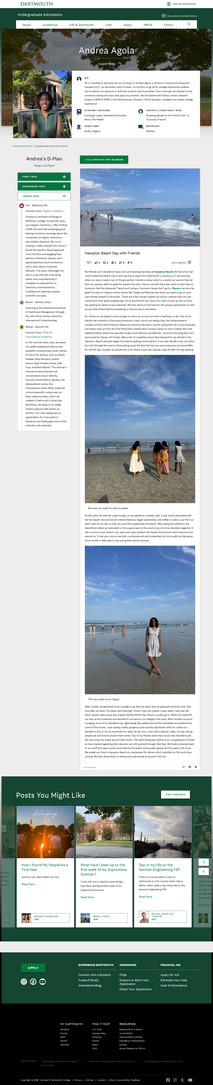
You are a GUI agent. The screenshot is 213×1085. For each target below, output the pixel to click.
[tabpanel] (140, 207)
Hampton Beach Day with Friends (51, 146)
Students (64, 1029)
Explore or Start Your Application (134, 982)
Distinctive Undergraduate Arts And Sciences (112, 1061)
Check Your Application (135, 989)
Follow (168, 25)
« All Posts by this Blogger (104, 159)
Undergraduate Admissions (40, 14)
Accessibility (126, 1033)
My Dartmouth (71, 1024)
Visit (109, 25)
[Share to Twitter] (196, 767)
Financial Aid (170, 965)
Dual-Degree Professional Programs (60, 1061)
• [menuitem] (72, 1080)
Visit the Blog (175, 794)
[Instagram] (175, 1080)
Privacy (78, 1080)
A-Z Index (97, 1029)
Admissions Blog (89, 985)
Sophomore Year (33, 186)
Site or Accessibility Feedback (124, 1080)
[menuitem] (97, 978)
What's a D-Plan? (44, 165)
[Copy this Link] (183, 767)
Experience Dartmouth (96, 965)
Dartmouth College (37, 4)
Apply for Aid (170, 975)
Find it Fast (101, 1024)
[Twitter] (182, 1080)
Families (64, 1044)
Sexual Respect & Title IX (132, 1048)
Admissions (127, 965)
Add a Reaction (179, 262)
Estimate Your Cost (174, 980)
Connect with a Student (94, 975)
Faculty (64, 1033)
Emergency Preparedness (132, 1040)
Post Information (90, 768)
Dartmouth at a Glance (130, 1029)
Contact (101, 1080)
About (26, 25)
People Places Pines (22, 146)
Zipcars (176, 288)
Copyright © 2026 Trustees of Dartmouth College (45, 1080)
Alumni (64, 1040)
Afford (147, 25)
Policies (90, 1080)
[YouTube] (190, 1080)
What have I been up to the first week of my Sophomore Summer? (104, 869)
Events (95, 1040)
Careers (123, 1044)
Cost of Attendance (174, 985)
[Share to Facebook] (190, 767)
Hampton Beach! (164, 271)
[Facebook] (168, 1080)
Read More (28, 884)
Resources (127, 1024)
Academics (50, 25)
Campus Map (98, 1033)
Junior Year (30, 196)
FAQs (123, 975)
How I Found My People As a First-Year (45, 867)
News (95, 1044)
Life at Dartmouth (81, 25)
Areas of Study (88, 980)
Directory (97, 1037)
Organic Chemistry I (53, 211)
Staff (62, 1037)
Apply (127, 25)
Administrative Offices (131, 1037)
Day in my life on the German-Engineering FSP (159, 867)
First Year (29, 176)
